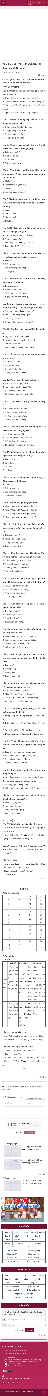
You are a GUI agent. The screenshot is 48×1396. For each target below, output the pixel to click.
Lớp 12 (33, 1239)
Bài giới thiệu (12, 1247)
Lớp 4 (33, 1232)
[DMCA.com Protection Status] (8, 1370)
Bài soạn (21, 1243)
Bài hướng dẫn (33, 1247)
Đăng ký (42, 1335)
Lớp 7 (17, 1236)
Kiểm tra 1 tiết (33, 1254)
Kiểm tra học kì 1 (12, 1290)
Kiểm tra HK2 (33, 1258)
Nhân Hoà (42, 1077)
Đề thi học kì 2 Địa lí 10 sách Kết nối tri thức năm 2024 (33, 1182)
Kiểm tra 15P (12, 1254)
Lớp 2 (17, 1232)
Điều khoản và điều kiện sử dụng (15, 1353)
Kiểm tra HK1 (12, 1258)
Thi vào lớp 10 (12, 1261)
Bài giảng (37, 1243)
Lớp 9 (37, 1236)
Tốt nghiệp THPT (33, 1261)
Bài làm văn (12, 1250)
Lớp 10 (7, 1239)
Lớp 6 (7, 1236)
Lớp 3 (25, 1232)
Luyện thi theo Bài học (24, 1293)
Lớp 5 (41, 1232)
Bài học (7, 1243)
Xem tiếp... (42, 1174)
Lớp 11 (17, 1239)
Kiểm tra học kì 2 (33, 1290)
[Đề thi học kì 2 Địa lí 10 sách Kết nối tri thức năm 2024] (3, 1183)
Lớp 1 (7, 1232)
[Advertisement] (24, 35)
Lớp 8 (25, 1236)
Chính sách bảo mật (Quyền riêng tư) (16, 1350)
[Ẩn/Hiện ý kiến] (21, 1097)
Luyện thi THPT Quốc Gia (24, 1297)
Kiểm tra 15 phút (12, 1286)
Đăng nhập (29, 1330)
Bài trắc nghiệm (33, 1250)
